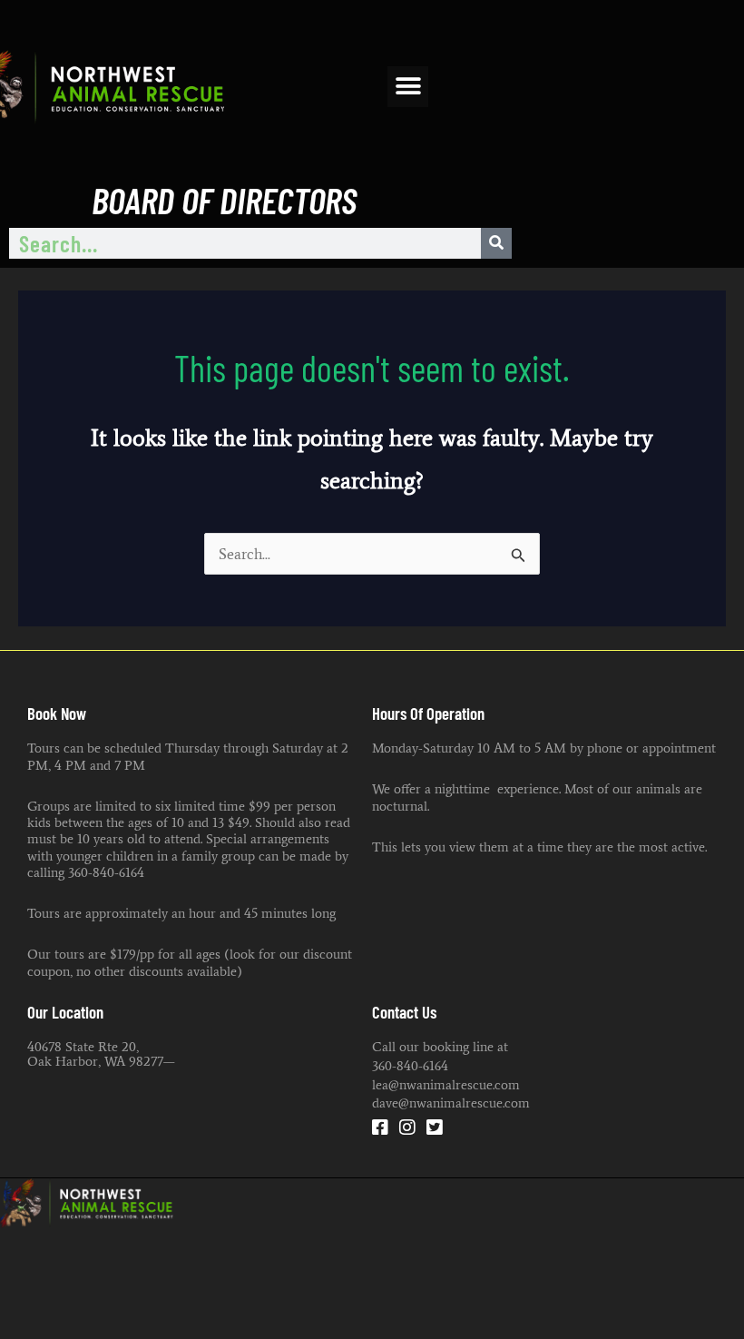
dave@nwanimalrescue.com (451, 1102)
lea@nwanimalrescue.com (446, 1084)
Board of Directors (224, 199)
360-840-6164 (410, 1065)
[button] (407, 86)
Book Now (56, 713)
